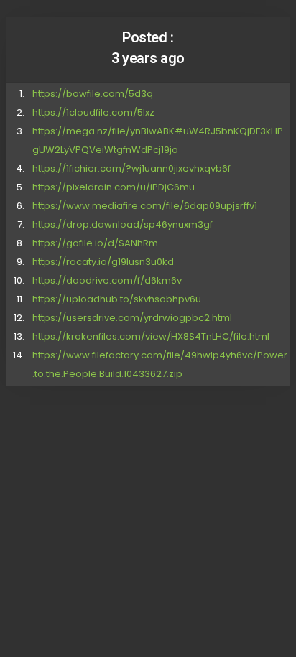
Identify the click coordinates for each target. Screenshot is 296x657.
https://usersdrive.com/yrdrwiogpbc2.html (132, 318)
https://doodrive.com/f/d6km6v (107, 280)
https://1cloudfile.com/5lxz (93, 112)
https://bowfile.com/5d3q (92, 94)
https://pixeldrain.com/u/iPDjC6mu (113, 187)
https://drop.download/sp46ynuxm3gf (122, 224)
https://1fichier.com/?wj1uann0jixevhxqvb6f (131, 168)
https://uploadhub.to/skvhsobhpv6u (116, 299)
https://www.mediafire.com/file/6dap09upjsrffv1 (144, 206)
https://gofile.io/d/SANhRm (95, 243)
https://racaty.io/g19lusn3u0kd (103, 262)
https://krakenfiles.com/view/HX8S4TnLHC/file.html (150, 336)
